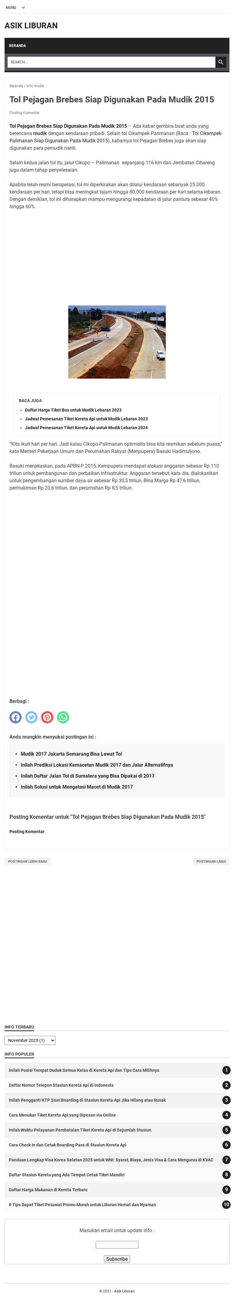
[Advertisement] (117, 258)
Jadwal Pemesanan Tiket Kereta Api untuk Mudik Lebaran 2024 (86, 427)
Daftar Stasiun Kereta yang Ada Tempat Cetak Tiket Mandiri (67, 1174)
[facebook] (15, 717)
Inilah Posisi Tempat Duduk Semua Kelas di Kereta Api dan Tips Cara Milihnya (84, 1070)
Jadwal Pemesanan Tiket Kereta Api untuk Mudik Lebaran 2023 (86, 418)
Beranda (17, 46)
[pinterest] (47, 717)
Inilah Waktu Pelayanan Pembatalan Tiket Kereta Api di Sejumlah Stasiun (80, 1130)
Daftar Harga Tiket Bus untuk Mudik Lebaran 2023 (73, 410)
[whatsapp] (63, 717)
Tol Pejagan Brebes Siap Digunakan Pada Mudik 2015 (68, 126)
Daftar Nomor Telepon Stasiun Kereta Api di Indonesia (61, 1085)
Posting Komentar (24, 113)
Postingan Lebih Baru (27, 862)
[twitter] (31, 717)
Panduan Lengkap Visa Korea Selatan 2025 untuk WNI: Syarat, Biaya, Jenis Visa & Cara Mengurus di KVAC (111, 1159)
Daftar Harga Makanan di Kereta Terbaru (48, 1189)
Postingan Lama (211, 862)
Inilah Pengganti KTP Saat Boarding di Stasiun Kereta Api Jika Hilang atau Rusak (87, 1100)
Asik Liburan (31, 25)
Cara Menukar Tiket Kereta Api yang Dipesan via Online (62, 1115)
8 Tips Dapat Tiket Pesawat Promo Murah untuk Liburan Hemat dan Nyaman (82, 1204)
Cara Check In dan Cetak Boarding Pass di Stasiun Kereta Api (67, 1144)
